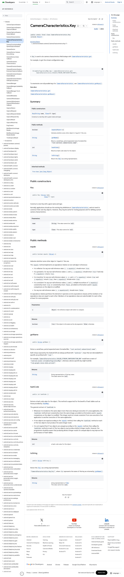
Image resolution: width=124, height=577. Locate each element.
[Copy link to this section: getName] (40, 335)
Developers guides (97, 544)
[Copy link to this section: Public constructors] (53, 181)
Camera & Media (48, 548)
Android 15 (78, 546)
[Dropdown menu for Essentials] (28, 2)
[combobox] (75, 2)
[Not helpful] (102, 19)
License (35, 572)
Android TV (62, 551)
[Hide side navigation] (22, 574)
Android (29, 540)
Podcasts (29, 557)
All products (93, 564)
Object (39, 37)
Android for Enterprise (33, 543)
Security (29, 546)
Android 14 (78, 548)
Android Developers (35, 19)
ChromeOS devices (64, 546)
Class (47, 113)
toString (55, 155)
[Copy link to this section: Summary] (42, 102)
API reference (7, 9)
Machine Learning (48, 543)
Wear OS (61, 543)
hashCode (55, 147)
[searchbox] (12, 15)
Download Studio (96, 550)
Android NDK (95, 553)
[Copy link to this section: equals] (37, 247)
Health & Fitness (47, 546)
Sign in (119, 2)
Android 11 (78, 557)
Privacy (45, 551)
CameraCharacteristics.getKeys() (90, 83)
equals (54, 130)
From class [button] (42, 171)
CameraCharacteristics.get (81, 56)
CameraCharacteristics (65, 83)
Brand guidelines (44, 572)
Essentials (22, 2)
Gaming (45, 540)
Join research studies (114, 550)
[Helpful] (99, 19)
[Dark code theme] (102, 69)
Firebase (66, 564)
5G (44, 554)
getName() (98, 471)
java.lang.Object (35, 42)
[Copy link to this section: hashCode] (41, 387)
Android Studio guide (98, 542)
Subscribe (101, 573)
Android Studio (110, 2)
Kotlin (96, 29)
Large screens (63, 540)
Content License (76, 504)
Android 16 (78, 543)
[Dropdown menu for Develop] (40, 2)
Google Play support (113, 547)
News (28, 551)
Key (33, 113)
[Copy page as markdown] (83, 25)
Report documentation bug (114, 543)
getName (54, 138)
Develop (35, 2)
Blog (28, 554)
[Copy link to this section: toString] (39, 453)
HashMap (46, 403)
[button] (12, 21)
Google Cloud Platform (79, 564)
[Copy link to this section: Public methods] (48, 241)
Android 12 (78, 554)
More (46, 2)
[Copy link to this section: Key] (35, 188)
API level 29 (100, 188)
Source (29, 548)
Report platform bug (113, 540)
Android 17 (78, 540)
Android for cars (64, 548)
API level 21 (100, 24)
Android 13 (78, 551)
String (37, 113)
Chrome (57, 564)
